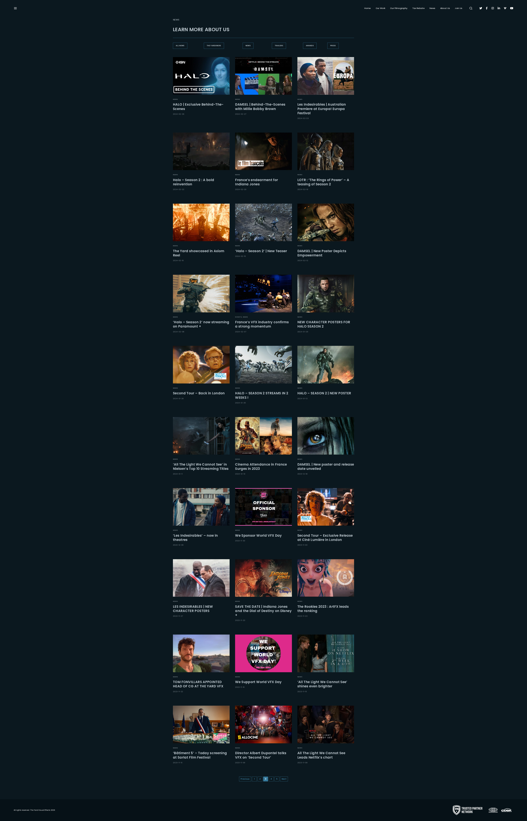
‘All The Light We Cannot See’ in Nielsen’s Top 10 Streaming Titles (201, 466)
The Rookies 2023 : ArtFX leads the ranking (323, 608)
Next (284, 779)
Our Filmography (398, 8)
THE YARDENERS (214, 45)
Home (367, 8)
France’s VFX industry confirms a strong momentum (262, 324)
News (432, 8)
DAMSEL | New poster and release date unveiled (325, 466)
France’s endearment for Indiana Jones (256, 182)
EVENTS (238, 317)
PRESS (333, 45)
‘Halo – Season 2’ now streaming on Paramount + (201, 324)
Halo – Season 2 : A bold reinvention (193, 182)
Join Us (458, 8)
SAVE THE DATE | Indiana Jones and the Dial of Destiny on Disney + (263, 610)
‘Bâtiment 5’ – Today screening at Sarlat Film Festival (200, 755)
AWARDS (310, 45)
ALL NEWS (180, 45)
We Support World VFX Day (258, 682)
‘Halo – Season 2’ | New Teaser (261, 251)
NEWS (248, 45)
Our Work (380, 8)
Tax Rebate (418, 8)
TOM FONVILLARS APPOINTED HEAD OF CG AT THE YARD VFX (198, 684)
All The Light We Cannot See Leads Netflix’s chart (321, 755)
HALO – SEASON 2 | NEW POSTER (324, 393)
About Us (445, 8)
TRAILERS (279, 45)
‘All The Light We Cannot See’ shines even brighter (322, 684)
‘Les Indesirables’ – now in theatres (195, 537)
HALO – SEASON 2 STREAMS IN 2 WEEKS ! (261, 395)
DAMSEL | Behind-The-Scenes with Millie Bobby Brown (260, 106)
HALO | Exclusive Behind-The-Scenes (198, 106)
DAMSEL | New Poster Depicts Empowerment (321, 253)
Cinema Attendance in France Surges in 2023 (261, 466)
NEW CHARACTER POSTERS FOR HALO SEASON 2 (323, 324)
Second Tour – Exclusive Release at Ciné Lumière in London (325, 537)
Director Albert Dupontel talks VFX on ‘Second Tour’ (260, 755)
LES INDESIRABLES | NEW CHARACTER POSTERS (193, 608)
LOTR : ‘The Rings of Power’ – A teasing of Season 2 (323, 182)
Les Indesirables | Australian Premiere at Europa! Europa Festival (321, 108)
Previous (245, 779)
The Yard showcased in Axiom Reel (198, 253)
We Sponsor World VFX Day (258, 535)
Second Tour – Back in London (199, 393)
